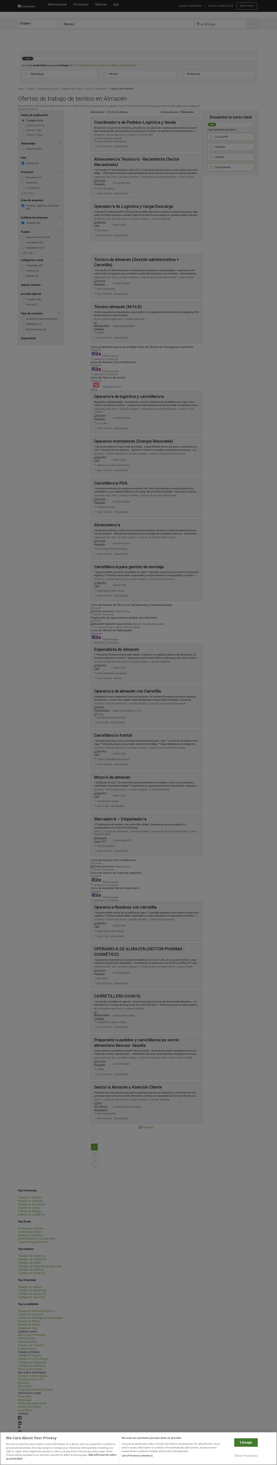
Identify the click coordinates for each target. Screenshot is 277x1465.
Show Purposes (246, 1456)
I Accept (246, 1442)
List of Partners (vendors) (137, 1455)
